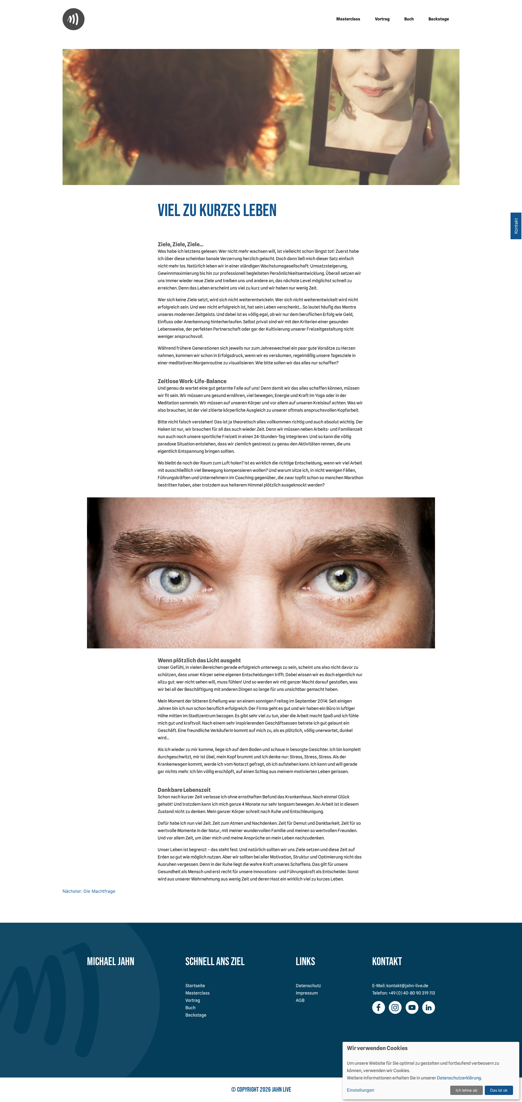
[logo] (74, 19)
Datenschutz (308, 985)
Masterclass (348, 19)
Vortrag (382, 19)
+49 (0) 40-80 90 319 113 (412, 993)
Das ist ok (499, 1090)
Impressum (307, 993)
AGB (300, 1000)
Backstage (438, 19)
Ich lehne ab (466, 1090)
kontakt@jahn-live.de (407, 985)
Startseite (195, 985)
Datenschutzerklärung (459, 1078)
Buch (409, 19)
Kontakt (516, 226)
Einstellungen (360, 1090)
